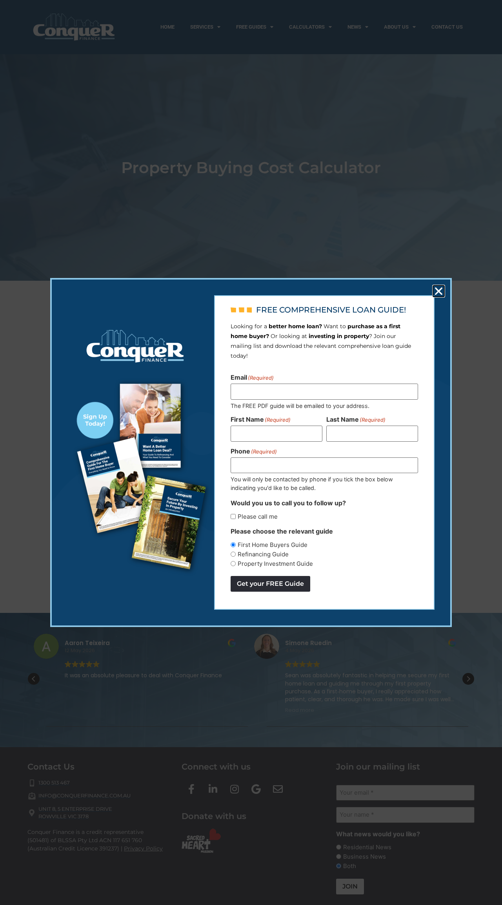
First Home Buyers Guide (272, 545)
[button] (438, 291)
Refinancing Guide (263, 554)
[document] (251, 452)
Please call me (258, 516)
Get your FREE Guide (270, 583)
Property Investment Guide (275, 564)
